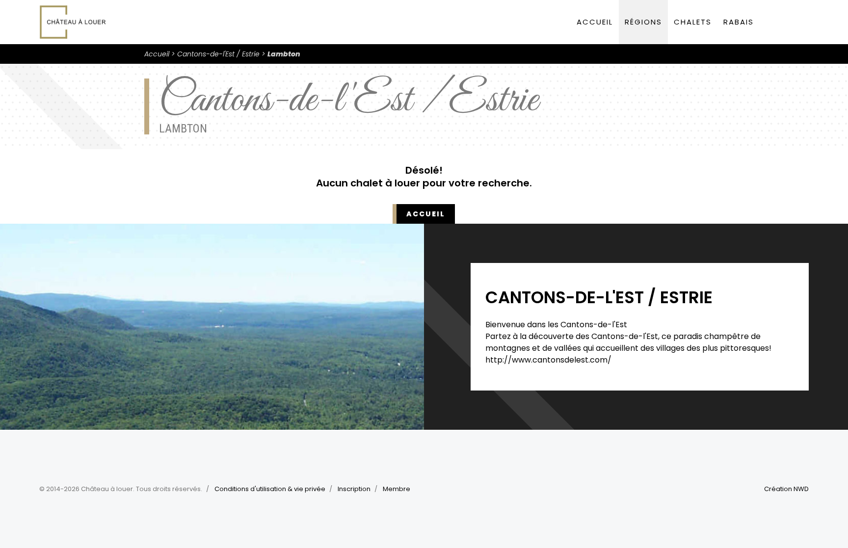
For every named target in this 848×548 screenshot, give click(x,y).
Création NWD (786, 489)
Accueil (595, 22)
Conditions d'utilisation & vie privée (269, 489)
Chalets (693, 22)
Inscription (354, 489)
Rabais (738, 22)
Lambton (283, 54)
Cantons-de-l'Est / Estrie (218, 54)
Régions (643, 22)
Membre (396, 489)
